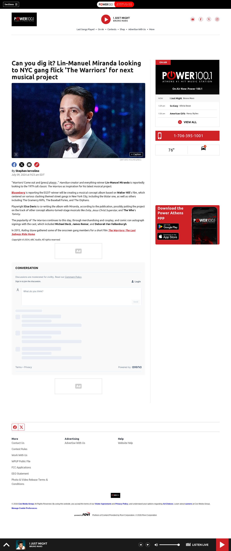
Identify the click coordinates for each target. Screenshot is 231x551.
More (151, 29)
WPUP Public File (21, 461)
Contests (111, 29)
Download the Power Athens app (170, 213)
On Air (101, 29)
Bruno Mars (120, 20)
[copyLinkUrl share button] (36, 164)
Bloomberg (18, 192)
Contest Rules (19, 449)
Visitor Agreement (103, 504)
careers (188, 504)
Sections (9, 4)
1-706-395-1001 (188, 135)
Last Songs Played (85, 29)
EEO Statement (20, 473)
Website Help (125, 442)
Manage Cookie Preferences (24, 508)
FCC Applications (21, 467)
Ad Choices (168, 504)
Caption (136, 154)
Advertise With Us (137, 29)
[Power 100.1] (115, 4)
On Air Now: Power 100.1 (187, 88)
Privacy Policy (121, 504)
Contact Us (18, 442)
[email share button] (29, 164)
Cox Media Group (26, 504)
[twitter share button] (21, 164)
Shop (122, 29)
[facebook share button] (14, 164)
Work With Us (19, 455)
